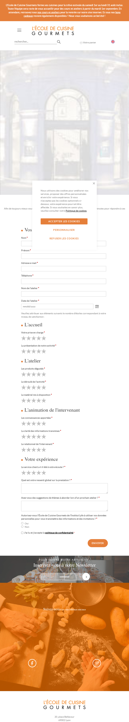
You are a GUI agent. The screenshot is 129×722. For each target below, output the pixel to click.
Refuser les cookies (64, 238)
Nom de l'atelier (30, 288)
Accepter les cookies (64, 221)
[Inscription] (86, 576)
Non (27, 527)
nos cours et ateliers (48, 12)
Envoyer (98, 543)
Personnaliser (64, 230)
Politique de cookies (76, 210)
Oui (27, 523)
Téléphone (27, 275)
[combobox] (35, 41)
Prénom (26, 250)
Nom (24, 237)
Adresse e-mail (29, 263)
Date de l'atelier (30, 300)
